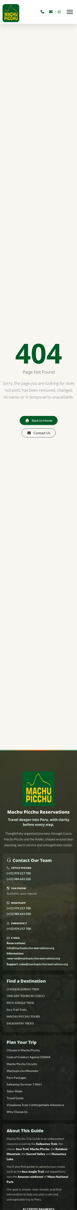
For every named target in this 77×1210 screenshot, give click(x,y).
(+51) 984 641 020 (19, 879)
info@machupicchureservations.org (30, 945)
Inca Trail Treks (17, 1009)
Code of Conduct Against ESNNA (28, 1057)
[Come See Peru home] (11, 13)
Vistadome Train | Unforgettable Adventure (35, 1105)
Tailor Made (14, 1091)
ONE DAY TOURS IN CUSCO (25, 996)
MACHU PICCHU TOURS (23, 1016)
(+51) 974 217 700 (19, 873)
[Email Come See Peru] (51, 12)
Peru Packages (16, 1077)
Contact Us (41, 433)
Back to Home (41, 420)
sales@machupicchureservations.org (37, 964)
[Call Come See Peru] (42, 12)
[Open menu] (69, 11)
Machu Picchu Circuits (22, 1064)
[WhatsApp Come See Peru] (59, 12)
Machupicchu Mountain (22, 1071)
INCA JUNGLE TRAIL (20, 1003)
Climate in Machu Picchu (23, 1050)
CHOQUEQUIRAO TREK (23, 989)
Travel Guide (15, 1098)
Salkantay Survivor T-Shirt (24, 1084)
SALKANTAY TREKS (20, 1023)
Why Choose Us (17, 1112)
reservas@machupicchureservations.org (33, 955)
